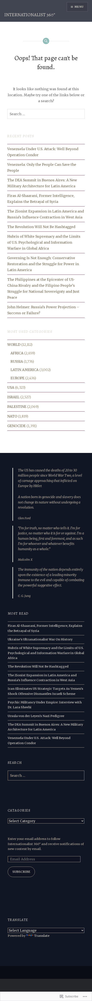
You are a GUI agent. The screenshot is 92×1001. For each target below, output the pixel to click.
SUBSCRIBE (21, 872)
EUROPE (17, 378)
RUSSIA (16, 361)
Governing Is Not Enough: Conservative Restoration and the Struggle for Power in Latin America (43, 264)
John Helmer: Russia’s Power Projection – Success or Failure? (43, 310)
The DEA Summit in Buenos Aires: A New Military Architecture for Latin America (42, 183)
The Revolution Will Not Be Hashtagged (41, 227)
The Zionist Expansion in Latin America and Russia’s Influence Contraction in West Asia (45, 214)
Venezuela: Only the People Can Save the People (41, 167)
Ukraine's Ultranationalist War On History (40, 639)
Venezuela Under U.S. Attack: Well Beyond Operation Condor (42, 152)
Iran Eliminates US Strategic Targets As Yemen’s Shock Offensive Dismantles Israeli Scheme (45, 691)
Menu (79, 6)
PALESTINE (16, 406)
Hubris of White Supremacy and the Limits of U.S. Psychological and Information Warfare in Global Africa (43, 242)
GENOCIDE (16, 426)
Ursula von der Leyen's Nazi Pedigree (36, 716)
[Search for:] (46, 114)
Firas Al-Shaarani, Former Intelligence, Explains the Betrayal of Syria (40, 199)
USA (10, 387)
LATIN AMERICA (24, 370)
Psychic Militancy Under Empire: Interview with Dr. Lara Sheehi (45, 704)
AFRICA (16, 353)
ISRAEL (13, 397)
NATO (12, 416)
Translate (41, 936)
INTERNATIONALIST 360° (29, 15)
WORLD (13, 344)
